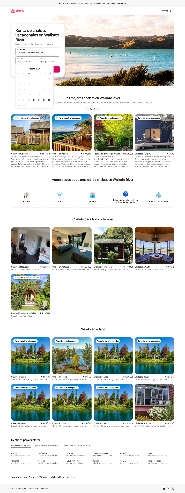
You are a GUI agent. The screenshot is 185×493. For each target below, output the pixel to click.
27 (39, 100)
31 (24, 105)
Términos (44, 489)
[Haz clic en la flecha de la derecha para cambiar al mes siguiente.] (49, 69)
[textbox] (26, 61)
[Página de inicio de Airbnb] (17, 11)
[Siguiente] (98, 109)
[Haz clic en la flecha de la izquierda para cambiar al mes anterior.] (20, 69)
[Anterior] (87, 109)
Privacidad (33, 489)
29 (49, 100)
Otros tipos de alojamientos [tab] (46, 445)
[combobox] (37, 52)
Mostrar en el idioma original (114, 3)
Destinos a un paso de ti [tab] (21, 445)
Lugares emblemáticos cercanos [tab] (76, 445)
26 (34, 100)
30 (19, 105)
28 (44, 100)
